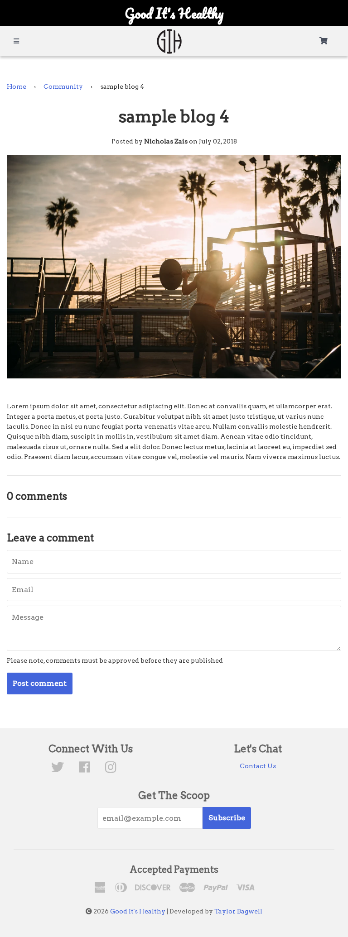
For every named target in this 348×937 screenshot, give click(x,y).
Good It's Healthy (137, 911)
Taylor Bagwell (238, 911)
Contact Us (258, 766)
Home (16, 86)
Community (63, 86)
